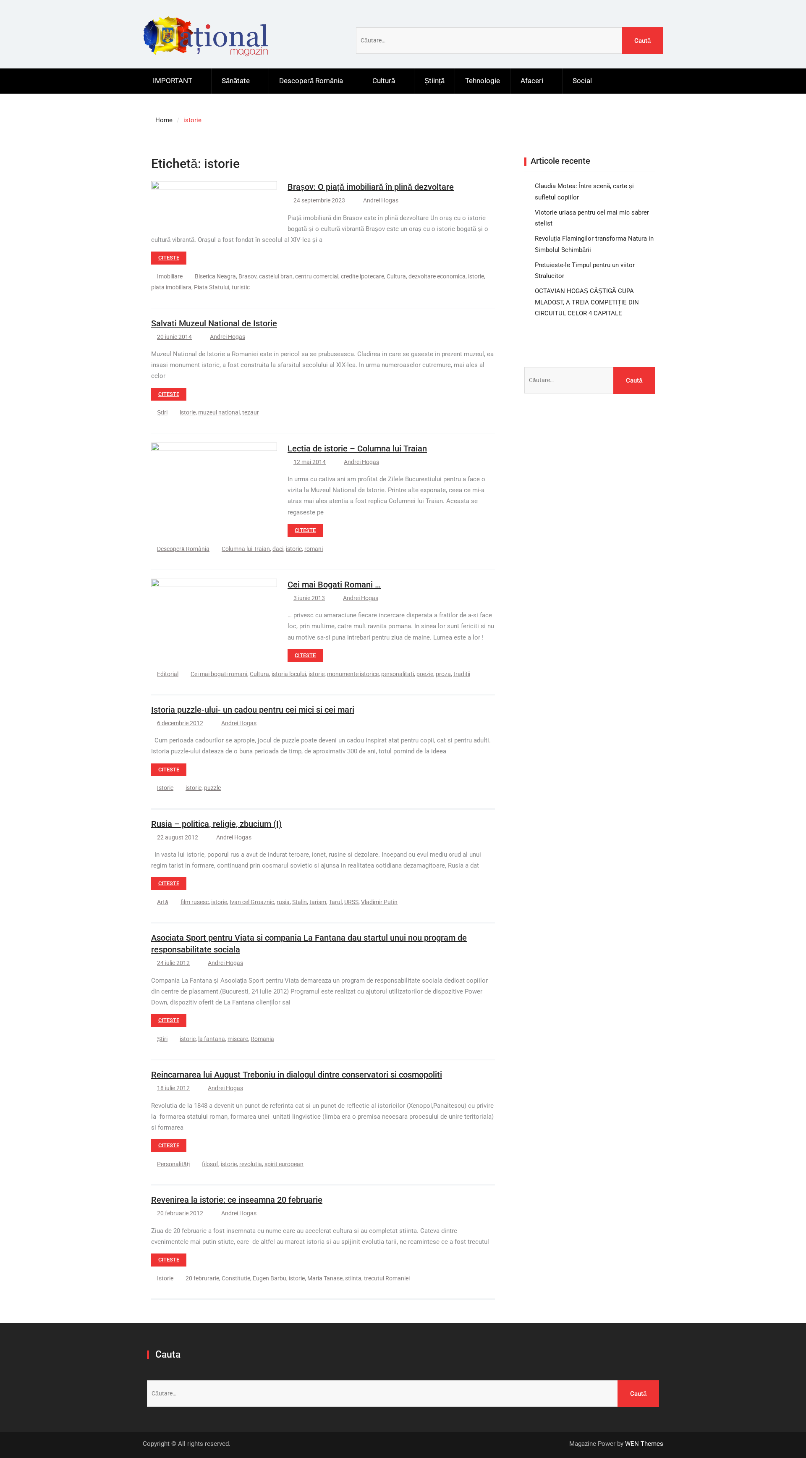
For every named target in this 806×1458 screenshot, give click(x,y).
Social (582, 80)
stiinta (353, 1278)
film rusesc (195, 902)
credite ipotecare (362, 276)
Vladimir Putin (379, 902)
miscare (238, 1039)
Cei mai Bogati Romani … (334, 585)
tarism (317, 902)
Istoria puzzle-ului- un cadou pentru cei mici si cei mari (252, 710)
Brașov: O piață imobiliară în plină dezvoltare (371, 187)
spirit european (284, 1164)
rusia (283, 902)
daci (277, 548)
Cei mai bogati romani (219, 674)
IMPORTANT (172, 80)
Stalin (299, 902)
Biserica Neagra (215, 276)
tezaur (250, 412)
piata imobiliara (171, 287)
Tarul (335, 902)
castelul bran (276, 276)
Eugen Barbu (269, 1278)
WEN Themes (644, 1444)
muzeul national (219, 412)
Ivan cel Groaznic (252, 902)
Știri (162, 412)
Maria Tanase (325, 1278)
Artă (162, 902)
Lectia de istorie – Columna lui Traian (357, 448)
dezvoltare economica (437, 276)
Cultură (383, 80)
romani (313, 548)
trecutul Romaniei (387, 1278)
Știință (434, 80)
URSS (351, 902)
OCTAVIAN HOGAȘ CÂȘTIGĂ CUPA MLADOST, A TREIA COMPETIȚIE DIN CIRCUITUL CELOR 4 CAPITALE (587, 302)
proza (443, 674)
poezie (424, 674)
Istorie (165, 787)
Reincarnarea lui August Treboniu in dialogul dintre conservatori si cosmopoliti (296, 1075)
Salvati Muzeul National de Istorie (214, 323)
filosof (210, 1164)
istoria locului (289, 674)
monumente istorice (353, 674)
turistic (241, 287)
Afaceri (532, 80)
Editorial (167, 674)
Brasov (247, 276)
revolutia (250, 1164)
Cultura (396, 276)
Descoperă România (311, 80)
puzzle (212, 787)
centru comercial (316, 276)
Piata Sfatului (211, 287)
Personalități (173, 1164)
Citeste (168, 257)
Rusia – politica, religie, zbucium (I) (216, 824)
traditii (461, 674)
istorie (476, 276)
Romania (262, 1039)
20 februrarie (202, 1278)
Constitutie (236, 1278)
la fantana (211, 1039)
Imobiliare (170, 276)
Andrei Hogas (380, 200)
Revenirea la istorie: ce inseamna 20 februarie (236, 1200)
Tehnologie (482, 80)
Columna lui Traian (246, 548)
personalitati (397, 674)
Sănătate (236, 80)
